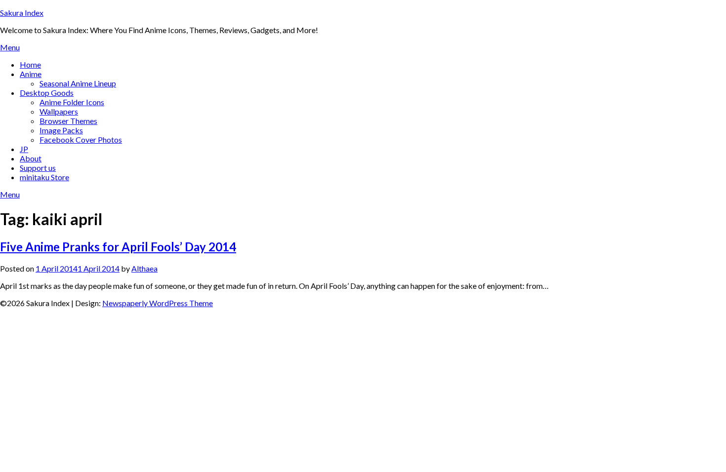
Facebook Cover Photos (81, 139)
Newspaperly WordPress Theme (157, 303)
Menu (10, 47)
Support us (38, 167)
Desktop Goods (47, 92)
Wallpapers (59, 111)
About (30, 158)
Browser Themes (68, 120)
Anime (30, 74)
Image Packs (61, 130)
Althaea (144, 268)
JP (24, 149)
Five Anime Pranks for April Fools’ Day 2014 (118, 246)
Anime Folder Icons (72, 102)
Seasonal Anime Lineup (78, 83)
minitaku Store (44, 177)
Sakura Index (21, 12)
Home (30, 64)
